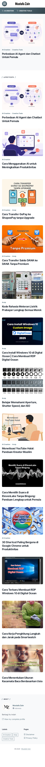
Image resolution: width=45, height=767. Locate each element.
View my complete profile (14, 719)
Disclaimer (30, 734)
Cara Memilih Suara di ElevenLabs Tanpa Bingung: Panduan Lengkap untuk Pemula (21, 496)
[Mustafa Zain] (22, 4)
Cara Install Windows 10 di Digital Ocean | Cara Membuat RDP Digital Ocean (22, 356)
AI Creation (6, 50)
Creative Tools (17, 50)
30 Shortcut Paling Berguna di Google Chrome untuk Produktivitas (20, 546)
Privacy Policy (32, 738)
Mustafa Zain (18, 705)
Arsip (14, 210)
